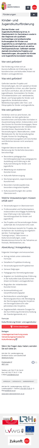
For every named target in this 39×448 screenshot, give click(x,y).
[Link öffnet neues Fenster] (34, 6)
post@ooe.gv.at (10, 390)
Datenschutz (16, 381)
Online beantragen (20, 326)
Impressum (6, 381)
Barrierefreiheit (28, 381)
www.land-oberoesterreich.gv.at (13, 394)
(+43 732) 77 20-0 (26, 388)
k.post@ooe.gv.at (13, 375)
